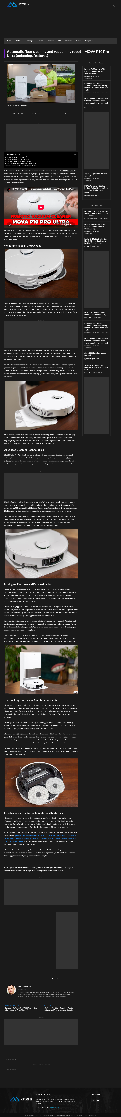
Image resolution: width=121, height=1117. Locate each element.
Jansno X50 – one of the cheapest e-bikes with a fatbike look (96, 367)
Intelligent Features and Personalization (19, 161)
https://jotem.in (22, 989)
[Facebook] (61, 114)
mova (12, 979)
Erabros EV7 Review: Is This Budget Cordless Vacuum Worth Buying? (94, 71)
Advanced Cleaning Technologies (18, 159)
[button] (114, 6)
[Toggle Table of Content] (73, 154)
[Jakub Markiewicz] (11, 993)
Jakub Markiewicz (25, 986)
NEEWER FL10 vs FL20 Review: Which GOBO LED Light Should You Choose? (96, 213)
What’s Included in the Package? (16, 157)
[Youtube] (98, 1100)
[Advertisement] (60, 23)
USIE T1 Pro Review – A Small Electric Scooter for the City (95, 314)
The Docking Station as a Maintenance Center (21, 163)
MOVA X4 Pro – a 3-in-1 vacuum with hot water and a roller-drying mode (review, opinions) (96, 101)
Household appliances (20, 105)
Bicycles (87, 372)
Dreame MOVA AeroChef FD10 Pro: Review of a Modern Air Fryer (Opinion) (21, 1009)
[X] (65, 114)
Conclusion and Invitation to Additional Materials (22, 166)
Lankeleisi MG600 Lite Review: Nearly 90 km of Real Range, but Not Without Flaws (95, 241)
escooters (87, 317)
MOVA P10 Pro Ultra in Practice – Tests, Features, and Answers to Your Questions (59, 1009)
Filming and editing (90, 218)
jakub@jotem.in (54, 1107)
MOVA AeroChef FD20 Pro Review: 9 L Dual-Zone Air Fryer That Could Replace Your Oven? (96, 189)
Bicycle (86, 246)
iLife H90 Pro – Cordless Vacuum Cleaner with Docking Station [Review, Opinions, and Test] (96, 86)
